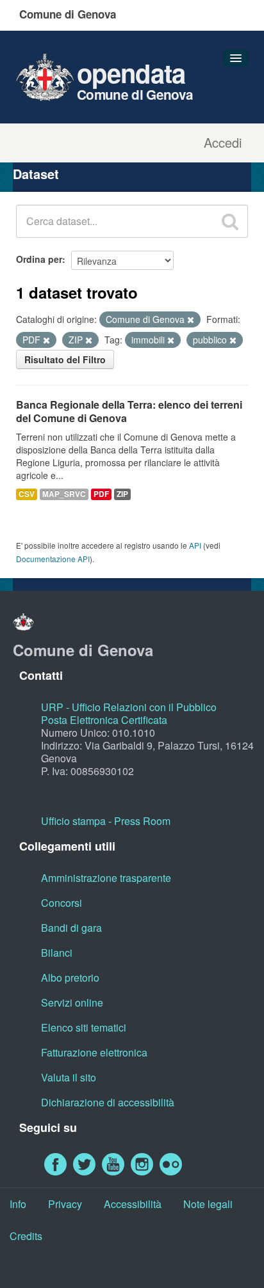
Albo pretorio (70, 977)
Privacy (65, 1204)
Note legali (208, 1204)
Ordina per (39, 259)
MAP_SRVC (64, 494)
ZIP (122, 494)
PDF (101, 494)
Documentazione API (53, 558)
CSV (27, 494)
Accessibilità (132, 1204)
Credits (26, 1236)
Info (18, 1204)
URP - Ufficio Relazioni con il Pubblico (129, 707)
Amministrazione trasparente (106, 877)
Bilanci (56, 952)
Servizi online (72, 1002)
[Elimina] (190, 320)
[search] (230, 221)
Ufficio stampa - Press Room (105, 820)
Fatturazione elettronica (94, 1052)
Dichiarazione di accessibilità (107, 1102)
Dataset (36, 173)
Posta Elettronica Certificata (104, 719)
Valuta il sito (68, 1077)
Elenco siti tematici (83, 1027)
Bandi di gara (71, 927)
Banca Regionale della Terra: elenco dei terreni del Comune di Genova (129, 411)
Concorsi (61, 902)
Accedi (223, 143)
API (195, 545)
